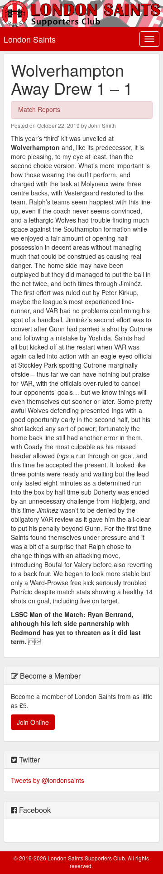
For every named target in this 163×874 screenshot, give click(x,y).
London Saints (30, 39)
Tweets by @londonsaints (47, 780)
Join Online (33, 722)
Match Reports (39, 109)
